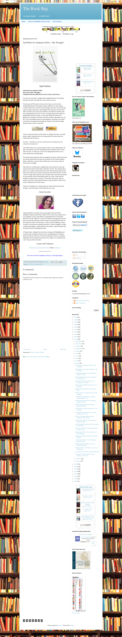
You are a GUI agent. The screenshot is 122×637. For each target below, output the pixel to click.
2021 (75, 329)
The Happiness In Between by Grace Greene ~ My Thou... (85, 413)
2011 (75, 476)
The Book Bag (35, 8)
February (78, 458)
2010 (75, 478)
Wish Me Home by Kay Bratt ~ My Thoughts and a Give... (84, 381)
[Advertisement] (45, 333)
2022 (75, 327)
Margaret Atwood (88, 490)
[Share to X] (58, 262)
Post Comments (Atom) (37, 352)
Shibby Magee (87, 68)
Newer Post (26, 349)
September (79, 348)
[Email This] (55, 262)
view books (94, 545)
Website (31, 247)
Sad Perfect (31, 264)
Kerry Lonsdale (88, 497)
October (78, 346)
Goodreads (45, 247)
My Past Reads (57, 21)
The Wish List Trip (87, 496)
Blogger (72, 625)
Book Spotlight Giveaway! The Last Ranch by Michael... (85, 444)
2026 (75, 317)
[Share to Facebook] (60, 262)
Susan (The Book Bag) (86, 537)
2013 (75, 471)
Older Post (63, 349)
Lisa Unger (88, 510)
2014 (75, 469)
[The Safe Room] (79, 512)
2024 (75, 322)
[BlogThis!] (57, 262)
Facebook (38, 247)
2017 (75, 339)
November (79, 343)
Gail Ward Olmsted (88, 519)
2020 (75, 332)
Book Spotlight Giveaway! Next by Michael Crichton (84, 405)
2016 (75, 464)
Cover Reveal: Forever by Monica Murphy (87, 451)
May (77, 358)
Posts (76, 255)
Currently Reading (85, 66)
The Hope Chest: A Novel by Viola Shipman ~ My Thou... (84, 454)
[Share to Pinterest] (62, 262)
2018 (75, 336)
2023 (75, 324)
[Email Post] (52, 262)
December (79, 341)
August (78, 351)
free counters (76, 613)
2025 (75, 319)
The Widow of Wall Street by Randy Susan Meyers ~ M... (85, 397)
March (78, 363)
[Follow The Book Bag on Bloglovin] (80, 226)
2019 (75, 334)
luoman (60, 625)
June (77, 356)
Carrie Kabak (88, 69)
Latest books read (85, 487)
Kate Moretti (88, 82)
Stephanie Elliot (39, 264)
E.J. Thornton (88, 76)
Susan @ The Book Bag (82, 300)
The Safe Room (87, 509)
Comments (77, 258)
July (77, 353)
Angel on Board (87, 74)
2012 (75, 474)
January (78, 461)
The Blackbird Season (87, 81)
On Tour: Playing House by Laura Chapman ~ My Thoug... (84, 417)
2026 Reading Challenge (86, 534)
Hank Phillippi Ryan (88, 506)
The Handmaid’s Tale (88, 489)
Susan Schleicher (80, 303)
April (77, 360)
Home (23, 21)
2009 (75, 481)
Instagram (57, 247)
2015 (75, 466)
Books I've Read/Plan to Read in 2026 (39, 21)
